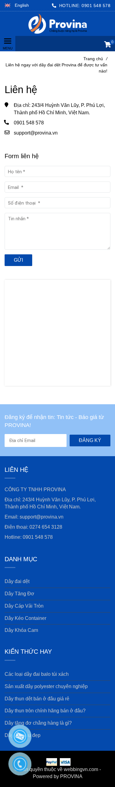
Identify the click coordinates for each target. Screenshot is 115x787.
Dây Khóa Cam (21, 630)
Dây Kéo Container (25, 618)
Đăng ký (90, 440)
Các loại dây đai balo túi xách (37, 674)
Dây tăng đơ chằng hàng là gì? (38, 723)
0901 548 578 (96, 5)
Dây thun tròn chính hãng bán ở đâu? (45, 710)
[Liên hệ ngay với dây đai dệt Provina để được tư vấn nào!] (57, 23)
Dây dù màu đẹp (22, 735)
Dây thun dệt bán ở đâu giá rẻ (37, 698)
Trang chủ (95, 58)
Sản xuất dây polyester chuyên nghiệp (46, 686)
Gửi (18, 260)
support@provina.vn (36, 132)
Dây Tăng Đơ (19, 593)
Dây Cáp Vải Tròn (24, 606)
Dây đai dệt (17, 581)
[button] (17, 5)
